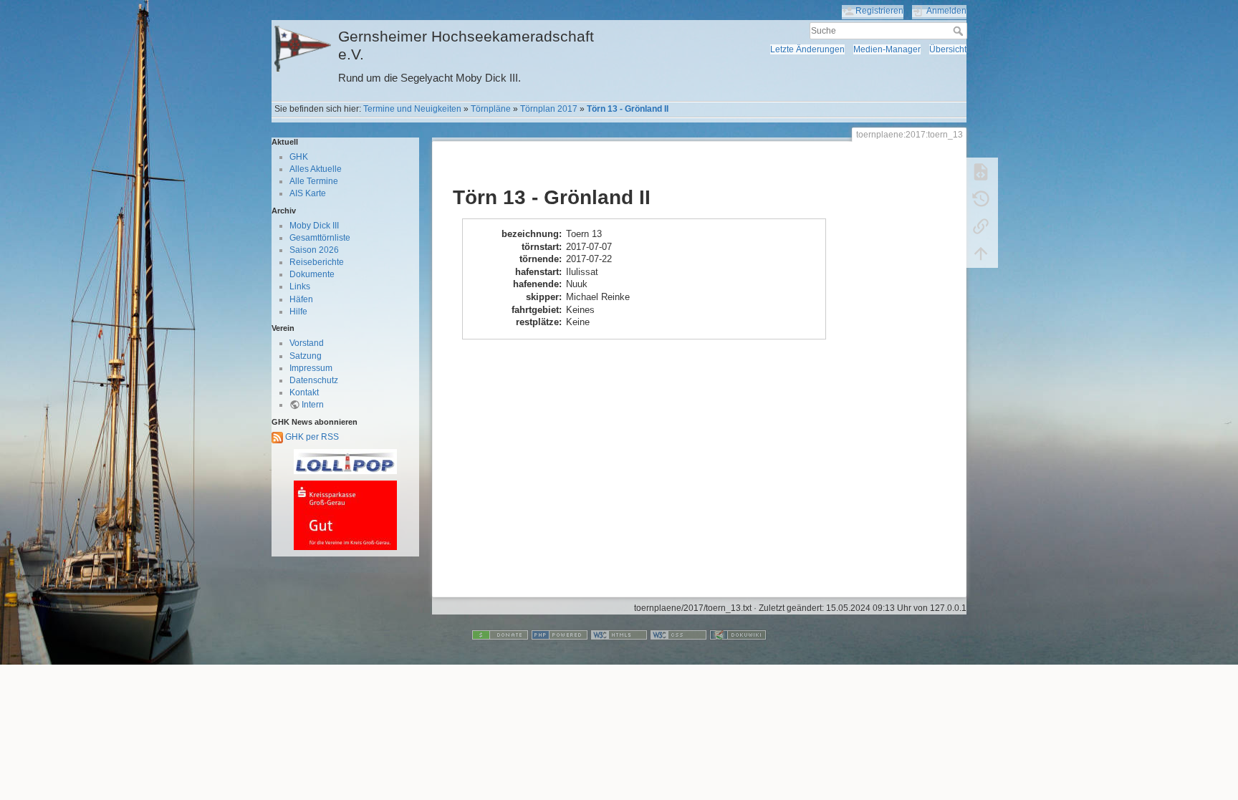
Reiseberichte (316, 262)
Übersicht (947, 49)
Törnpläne (491, 109)
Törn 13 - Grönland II (627, 109)
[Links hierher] (980, 226)
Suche (959, 31)
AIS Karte (307, 193)
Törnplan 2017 (548, 109)
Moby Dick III (314, 226)
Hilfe (298, 312)
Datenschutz (313, 380)
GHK (298, 157)
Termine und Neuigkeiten (412, 109)
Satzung (305, 356)
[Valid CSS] (678, 635)
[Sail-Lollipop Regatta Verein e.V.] (345, 461)
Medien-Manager (887, 49)
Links (299, 286)
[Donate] (500, 635)
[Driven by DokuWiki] (738, 635)
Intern (313, 405)
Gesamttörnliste (319, 238)
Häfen (301, 299)
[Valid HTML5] (619, 635)
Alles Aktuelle (315, 169)
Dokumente (312, 274)
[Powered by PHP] (559, 635)
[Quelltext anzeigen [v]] (980, 171)
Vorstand (306, 343)
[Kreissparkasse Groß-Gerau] (345, 515)
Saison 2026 (314, 250)
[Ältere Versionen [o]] (980, 199)
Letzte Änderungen (807, 49)
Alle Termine (313, 181)
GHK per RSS (311, 437)
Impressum (310, 368)
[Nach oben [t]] (980, 253)
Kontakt (304, 392)
